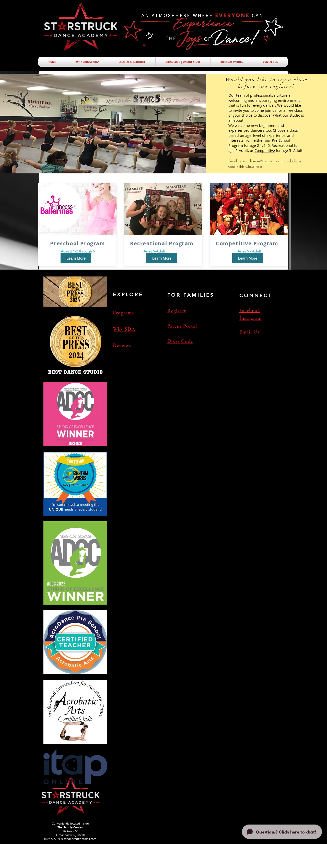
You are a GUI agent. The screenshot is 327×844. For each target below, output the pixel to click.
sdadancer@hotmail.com (80, 839)
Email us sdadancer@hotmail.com (256, 161)
